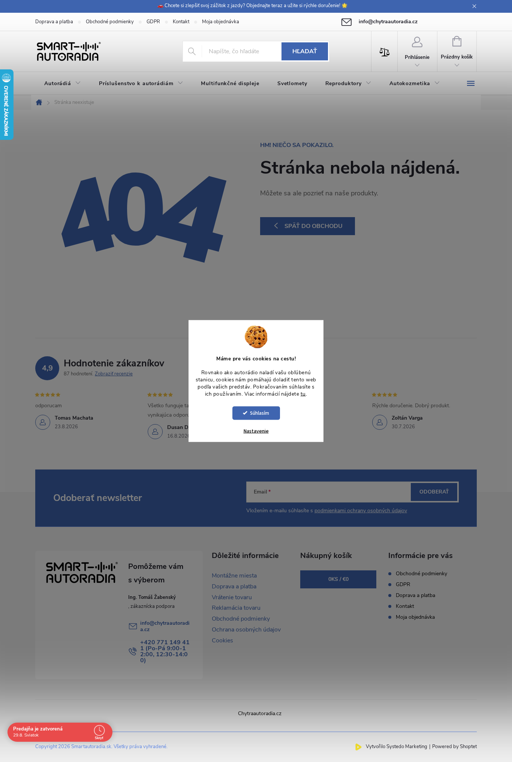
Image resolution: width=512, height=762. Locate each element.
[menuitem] (62, 83)
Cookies (222, 640)
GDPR (153, 21)
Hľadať (304, 51)
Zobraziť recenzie (114, 373)
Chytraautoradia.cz (259, 713)
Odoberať (434, 491)
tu (303, 394)
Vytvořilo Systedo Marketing (396, 746)
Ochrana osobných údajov (246, 630)
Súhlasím (259, 412)
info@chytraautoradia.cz (165, 626)
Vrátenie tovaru (232, 597)
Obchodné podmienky (110, 21)
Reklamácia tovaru (236, 608)
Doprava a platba (54, 21)
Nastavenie (256, 431)
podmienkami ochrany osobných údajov (360, 510)
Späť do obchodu (313, 226)
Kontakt (181, 21)
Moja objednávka (220, 21)
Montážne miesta (234, 576)
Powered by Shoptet (454, 746)
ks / (338, 579)
